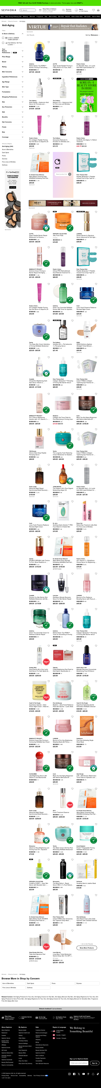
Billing (37, 1042)
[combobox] (27, 10)
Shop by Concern (13, 21)
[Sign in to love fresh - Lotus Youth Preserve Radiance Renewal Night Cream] (48, 501)
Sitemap (29, 1075)
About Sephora (6, 1030)
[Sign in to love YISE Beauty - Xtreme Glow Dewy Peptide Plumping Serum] (48, 429)
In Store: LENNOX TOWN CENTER (13, 38)
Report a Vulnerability (7, 1065)
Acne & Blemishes (7, 149)
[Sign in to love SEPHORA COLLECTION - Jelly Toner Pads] (72, 212)
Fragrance (40, 16)
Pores (4, 156)
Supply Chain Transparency (5, 1041)
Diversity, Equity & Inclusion (6, 1056)
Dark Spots (5, 152)
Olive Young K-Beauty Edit (13, 16)
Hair (46, 16)
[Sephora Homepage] (9, 10)
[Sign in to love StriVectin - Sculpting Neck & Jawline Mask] (96, 859)
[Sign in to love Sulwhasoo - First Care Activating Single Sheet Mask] (96, 716)
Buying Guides (39, 1047)
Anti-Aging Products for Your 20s (23, 997)
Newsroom (4, 1033)
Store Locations (40, 1055)
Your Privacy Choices (39, 1075)
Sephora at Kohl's (40, 1053)
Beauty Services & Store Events (25, 1046)
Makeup (25, 16)
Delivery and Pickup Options (41, 1036)
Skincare (32, 16)
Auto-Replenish (23, 1050)
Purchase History (23, 1041)
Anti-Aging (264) (7, 146)
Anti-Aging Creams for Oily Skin (44, 997)
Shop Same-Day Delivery (25, 1063)
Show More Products (87, 948)
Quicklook (39, 60)
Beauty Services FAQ (41, 1050)
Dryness (4, 159)
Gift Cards (87, 16)
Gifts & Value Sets (77, 16)
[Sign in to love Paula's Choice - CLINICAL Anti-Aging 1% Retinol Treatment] (96, 116)
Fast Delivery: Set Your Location (15, 43)
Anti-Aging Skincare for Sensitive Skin (79, 999)
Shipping (38, 1039)
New (2, 16)
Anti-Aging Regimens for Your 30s (35, 999)
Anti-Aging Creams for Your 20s (56, 999)
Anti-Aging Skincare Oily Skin (64, 997)
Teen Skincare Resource (42, 1063)
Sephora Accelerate (7, 1059)
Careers (4, 1035)
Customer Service (40, 1030)
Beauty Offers (22, 1053)
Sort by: (92, 35)
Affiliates (4, 1045)
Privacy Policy (5, 1075)
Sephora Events (6, 1047)
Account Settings (23, 1043)
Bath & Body (53, 16)
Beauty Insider (22, 1030)
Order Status (22, 1038)
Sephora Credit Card (24, 1033)
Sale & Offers (96, 16)
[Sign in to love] (96, 42)
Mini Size (61, 16)
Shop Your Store (23, 1061)
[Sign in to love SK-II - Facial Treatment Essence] (72, 789)
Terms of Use (14, 1075)
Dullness (4, 165)
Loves (20, 1058)
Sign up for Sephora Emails (79, 1059)
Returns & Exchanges (41, 1033)
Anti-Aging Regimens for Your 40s (84, 997)
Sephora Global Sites (7, 1053)
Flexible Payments (40, 1058)
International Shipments (42, 1045)
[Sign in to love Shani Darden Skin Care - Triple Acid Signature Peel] (48, 930)
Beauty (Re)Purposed (7, 1062)
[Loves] (93, 10)
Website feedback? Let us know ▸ (50, 1009)
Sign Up (94, 1063)
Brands (67, 16)
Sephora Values (6, 1038)
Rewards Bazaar (23, 1055)
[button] (11, 52)
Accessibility (39, 1061)
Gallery (20, 1035)
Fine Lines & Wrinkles (9, 162)
